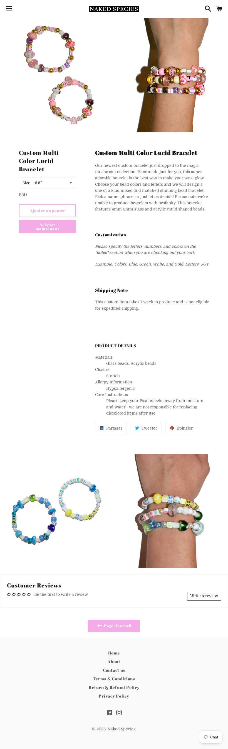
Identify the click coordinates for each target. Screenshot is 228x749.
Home (114, 653)
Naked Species (121, 729)
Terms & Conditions (114, 678)
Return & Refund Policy (114, 687)
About (114, 661)
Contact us (114, 670)
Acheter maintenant (47, 226)
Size (26, 183)
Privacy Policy (114, 696)
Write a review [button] (204, 596)
